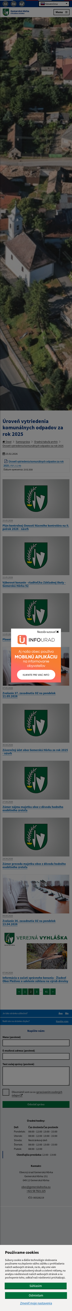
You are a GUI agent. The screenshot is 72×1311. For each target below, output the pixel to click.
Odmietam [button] (36, 1295)
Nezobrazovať (46, 632)
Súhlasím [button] (35, 1286)
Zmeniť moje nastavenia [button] (36, 1303)
